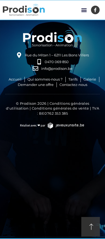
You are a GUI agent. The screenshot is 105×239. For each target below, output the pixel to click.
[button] (83, 10)
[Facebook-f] (95, 10)
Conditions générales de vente (60, 108)
